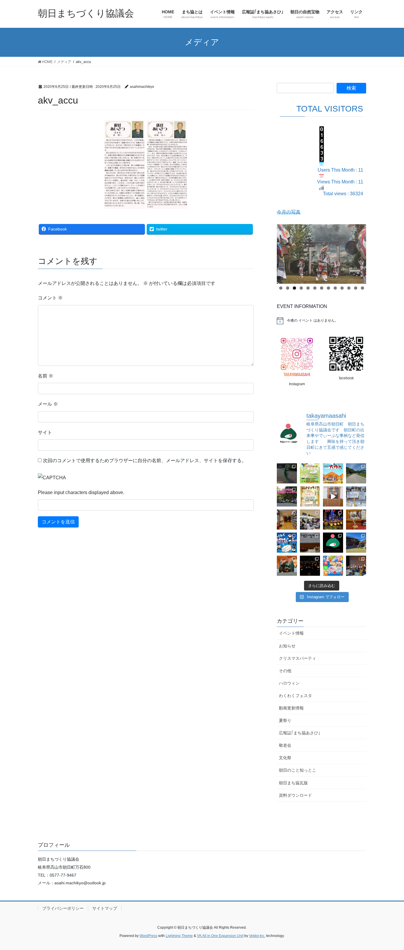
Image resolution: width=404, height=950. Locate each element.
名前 (45, 375)
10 (342, 288)
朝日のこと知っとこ (297, 770)
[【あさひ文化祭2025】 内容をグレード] (333, 566)
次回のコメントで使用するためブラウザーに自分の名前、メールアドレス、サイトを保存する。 (144, 460)
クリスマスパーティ (297, 658)
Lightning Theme (179, 936)
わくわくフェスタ (295, 695)
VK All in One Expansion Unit (220, 936)
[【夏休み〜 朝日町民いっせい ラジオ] (287, 473)
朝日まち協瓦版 (293, 782)
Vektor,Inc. (257, 936)
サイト (45, 432)
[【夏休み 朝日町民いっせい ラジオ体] (310, 473)
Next (358, 252)
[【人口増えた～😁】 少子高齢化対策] (356, 473)
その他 (285, 670)
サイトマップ (104, 908)
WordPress (148, 936)
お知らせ (287, 645)
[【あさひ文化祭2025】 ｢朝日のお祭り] (287, 566)
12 (355, 288)
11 (348, 288)
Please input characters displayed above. (81, 492)
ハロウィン (289, 683)
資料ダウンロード (295, 795)
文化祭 (285, 757)
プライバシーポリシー (63, 908)
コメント (50, 297)
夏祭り (285, 720)
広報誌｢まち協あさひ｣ (299, 732)
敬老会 (285, 745)
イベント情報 (291, 633)
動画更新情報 (291, 708)
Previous (284, 252)
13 (362, 288)
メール (48, 404)
